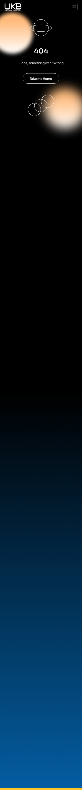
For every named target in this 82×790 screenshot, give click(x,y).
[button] (74, 7)
